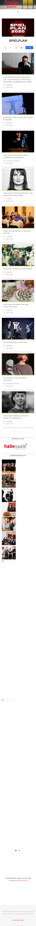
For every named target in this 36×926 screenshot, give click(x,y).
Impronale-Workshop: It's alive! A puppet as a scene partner (16, 156)
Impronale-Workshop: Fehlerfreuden (17, 269)
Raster (21, 47)
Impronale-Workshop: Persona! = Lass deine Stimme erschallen (18, 194)
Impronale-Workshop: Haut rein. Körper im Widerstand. (16, 417)
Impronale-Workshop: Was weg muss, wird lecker (15, 305)
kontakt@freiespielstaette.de (18, 880)
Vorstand (30, 914)
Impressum (11, 914)
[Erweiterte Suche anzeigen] (16, 47)
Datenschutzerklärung (21, 914)
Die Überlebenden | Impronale (15, 342)
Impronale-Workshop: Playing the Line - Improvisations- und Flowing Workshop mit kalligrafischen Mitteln (17, 79)
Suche (29, 47)
